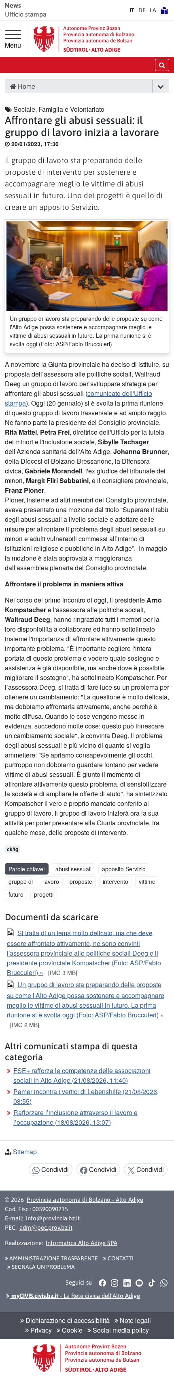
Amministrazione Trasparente (53, 1258)
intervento (115, 881)
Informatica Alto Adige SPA (81, 1242)
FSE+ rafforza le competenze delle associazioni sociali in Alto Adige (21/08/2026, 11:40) (82, 1075)
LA (153, 10)
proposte (81, 881)
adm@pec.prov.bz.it (45, 1227)
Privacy (40, 1330)
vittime (147, 881)
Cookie (71, 1330)
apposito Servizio (124, 869)
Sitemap (25, 1151)
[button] (160, 86)
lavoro (51, 881)
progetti (43, 894)
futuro (15, 894)
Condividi (54, 1169)
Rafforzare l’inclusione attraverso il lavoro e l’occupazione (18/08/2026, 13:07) (75, 1117)
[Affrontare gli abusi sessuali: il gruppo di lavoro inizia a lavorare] (87, 265)
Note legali (134, 1320)
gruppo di (20, 881)
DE (142, 10)
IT (131, 10)
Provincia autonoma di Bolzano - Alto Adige (85, 1199)
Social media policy (120, 1330)
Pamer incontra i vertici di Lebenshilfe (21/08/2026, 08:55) (86, 1096)
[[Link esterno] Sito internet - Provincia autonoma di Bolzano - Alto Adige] (83, 39)
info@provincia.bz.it (53, 1218)
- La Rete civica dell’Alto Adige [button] (75, 1295)
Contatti (120, 1258)
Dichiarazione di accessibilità (67, 1320)
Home (25, 86)
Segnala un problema (43, 1267)
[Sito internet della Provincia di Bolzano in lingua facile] (164, 10)
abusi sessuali (73, 869)
